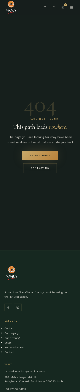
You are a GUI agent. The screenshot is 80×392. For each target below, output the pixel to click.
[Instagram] (18, 307)
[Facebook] (8, 307)
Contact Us (40, 168)
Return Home (40, 155)
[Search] (45, 7)
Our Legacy (11, 333)
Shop (7, 342)
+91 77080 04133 (15, 389)
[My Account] (54, 7)
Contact (9, 328)
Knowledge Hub (14, 347)
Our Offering (12, 337)
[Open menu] (72, 7)
